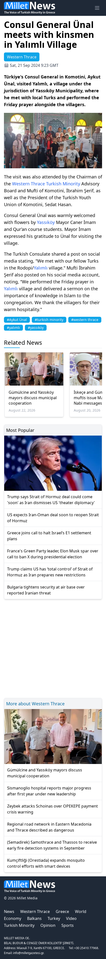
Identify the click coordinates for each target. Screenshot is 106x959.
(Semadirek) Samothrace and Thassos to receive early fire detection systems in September (52, 845)
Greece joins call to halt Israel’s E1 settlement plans (49, 535)
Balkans (34, 918)
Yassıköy (46, 222)
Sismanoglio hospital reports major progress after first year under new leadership (49, 791)
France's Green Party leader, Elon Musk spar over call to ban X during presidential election (52, 554)
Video (71, 918)
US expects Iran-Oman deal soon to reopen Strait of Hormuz (53, 517)
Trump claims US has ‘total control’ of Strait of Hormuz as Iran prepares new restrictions (50, 572)
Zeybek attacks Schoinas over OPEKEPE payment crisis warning (52, 809)
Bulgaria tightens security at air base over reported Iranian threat (46, 590)
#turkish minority (49, 319)
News (9, 911)
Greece (62, 911)
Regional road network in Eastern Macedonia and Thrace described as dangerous (49, 827)
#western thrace (84, 319)
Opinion (47, 925)
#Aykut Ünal (17, 319)
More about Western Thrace (35, 704)
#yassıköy (36, 327)
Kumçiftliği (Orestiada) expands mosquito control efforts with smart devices (46, 863)
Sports (67, 925)
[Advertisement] (53, 647)
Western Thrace (28, 184)
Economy (12, 918)
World (80, 911)
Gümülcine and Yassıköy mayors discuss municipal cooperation (33, 398)
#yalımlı (13, 327)
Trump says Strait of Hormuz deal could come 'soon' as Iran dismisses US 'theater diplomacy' (51, 499)
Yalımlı (41, 268)
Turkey (54, 918)
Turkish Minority (63, 184)
